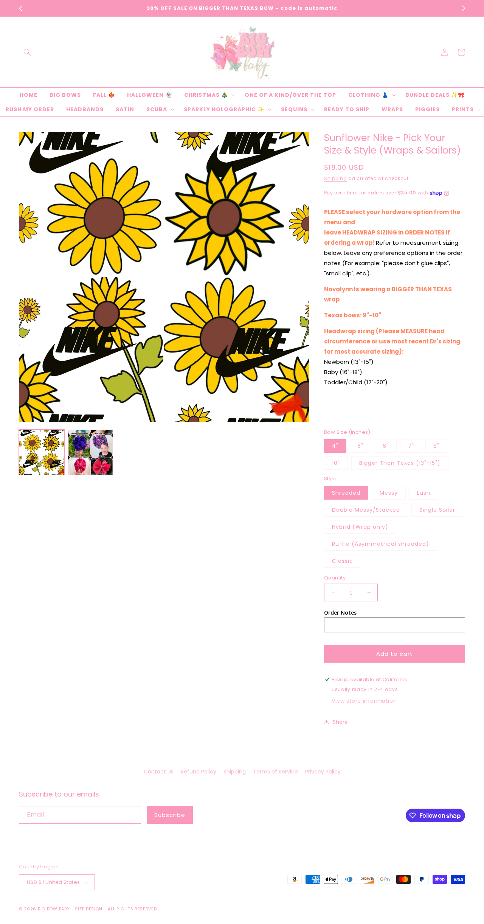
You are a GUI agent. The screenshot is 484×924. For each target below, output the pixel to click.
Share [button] (340, 722)
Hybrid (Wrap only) (360, 527)
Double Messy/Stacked (366, 510)
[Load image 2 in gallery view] (90, 452)
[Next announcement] (463, 8)
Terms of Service (275, 771)
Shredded (346, 493)
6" (386, 446)
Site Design (88, 909)
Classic (342, 561)
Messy (389, 493)
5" (360, 446)
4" (335, 446)
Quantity (335, 577)
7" (411, 446)
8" (436, 446)
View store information (364, 701)
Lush (423, 493)
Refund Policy (198, 771)
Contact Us (159, 771)
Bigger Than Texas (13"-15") (400, 463)
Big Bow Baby (54, 909)
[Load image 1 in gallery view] (41, 452)
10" (336, 463)
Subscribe (169, 815)
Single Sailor (437, 510)
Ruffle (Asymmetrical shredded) (380, 544)
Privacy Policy (323, 771)
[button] (27, 52)
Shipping (335, 178)
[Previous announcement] (20, 8)
